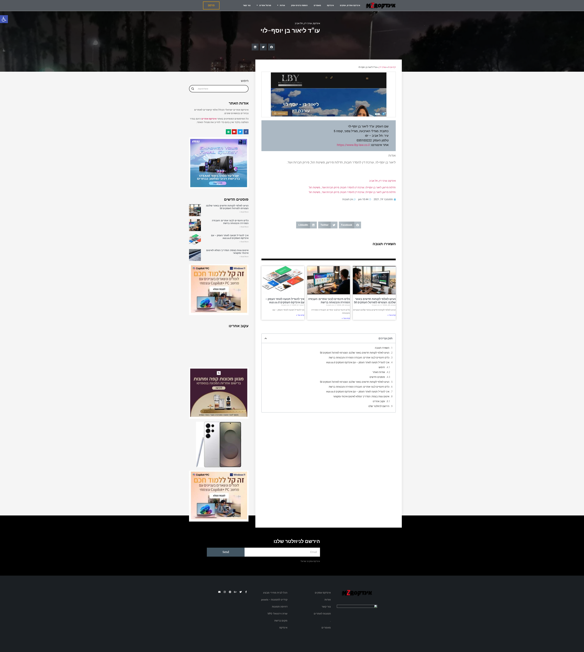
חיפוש (382, 367)
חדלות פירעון (389, 187)
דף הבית (392, 67)
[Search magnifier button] (193, 89)
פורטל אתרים (265, 5)
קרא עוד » (392, 315)
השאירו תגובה (382, 347)
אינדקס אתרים (209, 118)
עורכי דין (308, 23)
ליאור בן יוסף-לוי (373, 187)
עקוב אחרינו (379, 401)
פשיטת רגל (314, 187)
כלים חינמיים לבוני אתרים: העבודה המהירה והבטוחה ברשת (329, 300)
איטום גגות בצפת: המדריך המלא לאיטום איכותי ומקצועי (361, 396)
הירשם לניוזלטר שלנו (378, 406)
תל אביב (299, 23)
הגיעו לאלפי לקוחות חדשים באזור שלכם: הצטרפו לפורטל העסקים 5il (375, 300)
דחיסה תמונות (279, 606)
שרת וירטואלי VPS (277, 613)
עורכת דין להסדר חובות (352, 187)
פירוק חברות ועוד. (330, 187)
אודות (282, 5)
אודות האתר (378, 372)
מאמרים (317, 5)
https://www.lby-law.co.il (353, 145)
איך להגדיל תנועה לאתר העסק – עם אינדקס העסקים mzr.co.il (284, 300)
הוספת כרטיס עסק (299, 5)
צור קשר (246, 5)
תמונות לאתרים (322, 613)
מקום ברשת (280, 620)
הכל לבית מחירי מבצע (275, 592)
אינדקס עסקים (323, 592)
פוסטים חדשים (377, 377)
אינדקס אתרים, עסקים (350, 5)
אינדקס (330, 5)
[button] (4, 19)
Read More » (244, 212)
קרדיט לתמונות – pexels (274, 599)
